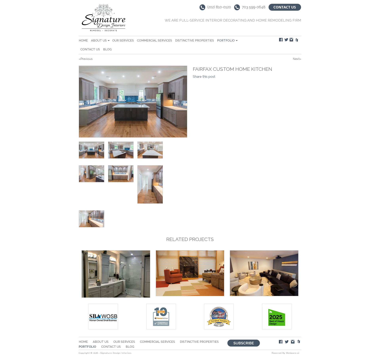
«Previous (85, 59)
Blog (107, 49)
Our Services (123, 40)
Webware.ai (292, 353)
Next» (297, 59)
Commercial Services (154, 40)
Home (83, 40)
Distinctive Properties (194, 40)
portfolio (226, 40)
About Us (99, 40)
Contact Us (90, 49)
